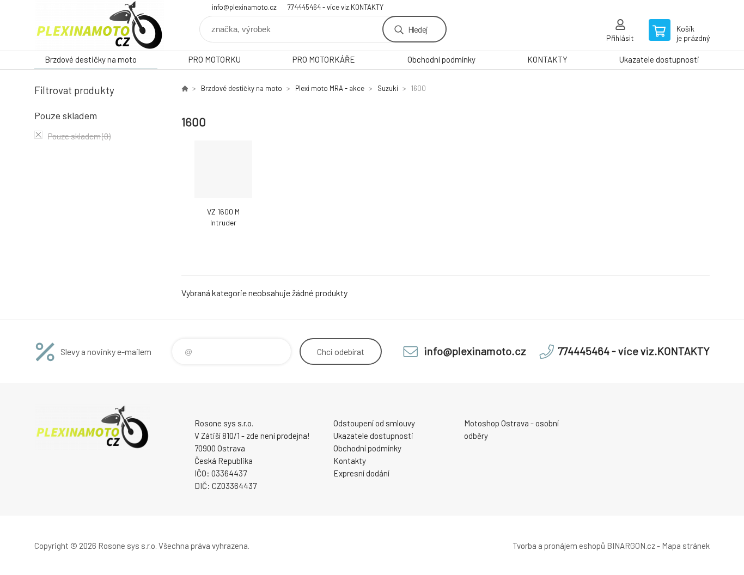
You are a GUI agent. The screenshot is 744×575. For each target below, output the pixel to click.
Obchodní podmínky (441, 59)
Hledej (418, 29)
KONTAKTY (547, 59)
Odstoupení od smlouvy (374, 423)
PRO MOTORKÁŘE (323, 59)
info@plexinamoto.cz (244, 7)
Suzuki (387, 88)
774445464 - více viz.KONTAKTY (335, 7)
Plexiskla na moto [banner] (99, 25)
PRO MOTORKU (214, 59)
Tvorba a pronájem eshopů (559, 545)
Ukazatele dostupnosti (659, 59)
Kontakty (349, 461)
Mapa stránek (686, 545)
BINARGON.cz (631, 545)
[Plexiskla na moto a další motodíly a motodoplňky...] (184, 88)
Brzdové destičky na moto (91, 59)
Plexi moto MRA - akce (329, 88)
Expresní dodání (361, 473)
